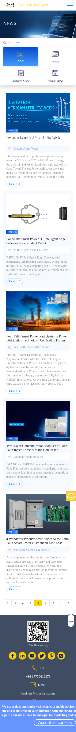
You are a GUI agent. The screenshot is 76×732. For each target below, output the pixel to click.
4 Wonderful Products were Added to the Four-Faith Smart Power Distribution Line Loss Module (37, 543)
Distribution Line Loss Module (31, 549)
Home (10, 42)
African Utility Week (25, 148)
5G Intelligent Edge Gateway (30, 250)
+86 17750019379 (38, 676)
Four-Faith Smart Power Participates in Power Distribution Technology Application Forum (37, 338)
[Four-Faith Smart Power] (70, 5)
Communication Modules (28, 456)
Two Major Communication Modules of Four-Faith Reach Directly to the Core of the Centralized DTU (37, 450)
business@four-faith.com (38, 693)
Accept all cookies (55, 722)
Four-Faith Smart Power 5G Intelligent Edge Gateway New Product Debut (36, 241)
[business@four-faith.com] (33, 684)
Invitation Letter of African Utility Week (33, 137)
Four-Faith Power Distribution (31, 347)
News (18, 42)
